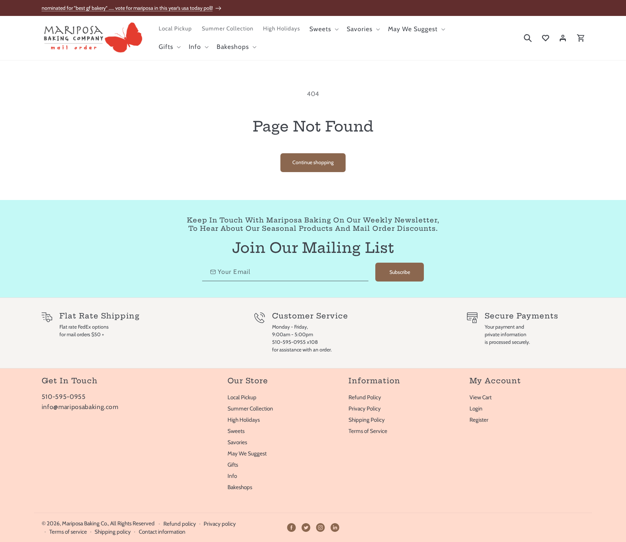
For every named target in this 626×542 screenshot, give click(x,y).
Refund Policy (365, 397)
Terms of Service (368, 431)
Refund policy (179, 523)
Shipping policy (113, 531)
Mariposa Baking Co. (85, 523)
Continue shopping (313, 162)
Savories (237, 442)
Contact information (162, 531)
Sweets (236, 431)
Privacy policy (220, 523)
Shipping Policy (367, 419)
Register (479, 419)
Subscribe (399, 272)
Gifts (233, 464)
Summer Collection (250, 408)
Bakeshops (240, 487)
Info (232, 475)
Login (476, 408)
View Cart (481, 397)
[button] (323, 29)
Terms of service (68, 531)
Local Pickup (242, 397)
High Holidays (244, 419)
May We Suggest (247, 453)
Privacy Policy (365, 408)
